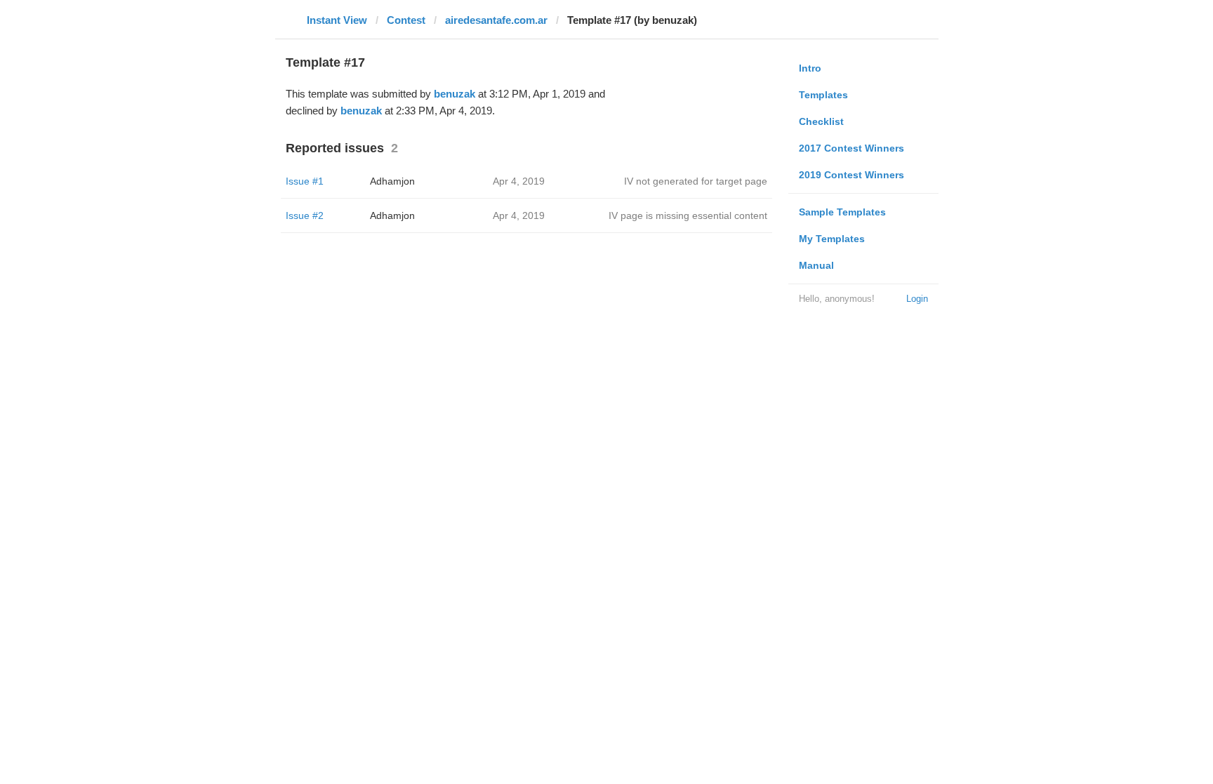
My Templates (832, 238)
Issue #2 (305, 215)
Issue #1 (305, 181)
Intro (810, 68)
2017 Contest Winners (851, 148)
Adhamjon (392, 181)
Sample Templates (842, 212)
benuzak (454, 94)
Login (917, 298)
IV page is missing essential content (688, 215)
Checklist (821, 121)
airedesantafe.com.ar (496, 20)
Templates (823, 94)
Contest (406, 20)
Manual (816, 265)
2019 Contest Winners (851, 174)
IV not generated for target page (695, 181)
